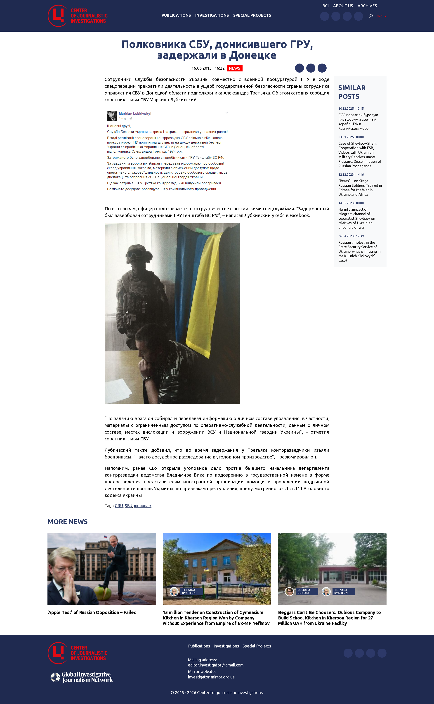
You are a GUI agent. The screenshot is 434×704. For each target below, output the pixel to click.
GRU (119, 505)
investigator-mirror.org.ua (211, 677)
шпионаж (142, 505)
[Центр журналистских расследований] (80, 16)
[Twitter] (310, 68)
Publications (176, 15)
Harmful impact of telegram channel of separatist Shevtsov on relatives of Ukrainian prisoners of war (356, 218)
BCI (325, 5)
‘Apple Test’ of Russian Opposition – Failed (92, 612)
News (234, 68)
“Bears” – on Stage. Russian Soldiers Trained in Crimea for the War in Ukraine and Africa (360, 187)
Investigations (212, 15)
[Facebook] (299, 68)
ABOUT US (343, 5)
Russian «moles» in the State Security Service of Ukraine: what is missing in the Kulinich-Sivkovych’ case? (359, 251)
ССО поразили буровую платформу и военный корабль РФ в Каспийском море (358, 121)
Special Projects (252, 15)
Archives (367, 5)
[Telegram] (322, 68)
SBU (128, 505)
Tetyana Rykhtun (189, 591)
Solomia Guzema (303, 591)
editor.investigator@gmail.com (216, 665)
